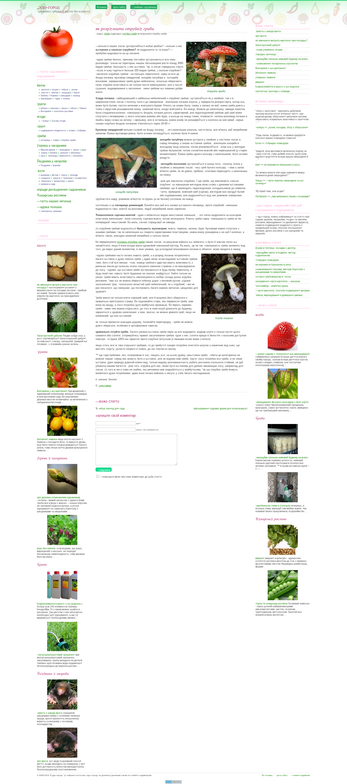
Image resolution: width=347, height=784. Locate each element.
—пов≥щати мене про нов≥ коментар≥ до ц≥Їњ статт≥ (131, 476)
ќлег (257, 164)
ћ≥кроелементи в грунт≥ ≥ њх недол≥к (59, 603)
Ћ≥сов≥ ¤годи (58, 121)
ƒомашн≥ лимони (265, 77)
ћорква (54, 95)
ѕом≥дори (65, 95)
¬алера (259, 127)
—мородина (64, 149)
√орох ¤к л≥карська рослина (271, 603)
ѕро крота (42, 761)
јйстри (55, 175)
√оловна (101, 7)
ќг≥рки (55, 89)
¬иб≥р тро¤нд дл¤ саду (111, 408)
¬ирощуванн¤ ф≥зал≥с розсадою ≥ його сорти (281, 402)
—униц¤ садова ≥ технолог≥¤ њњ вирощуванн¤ (282, 354)
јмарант (259, 82)
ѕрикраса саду (48, 184)
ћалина (53, 153)
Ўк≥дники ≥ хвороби (52, 161)
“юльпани (67, 178)
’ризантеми (59, 181)
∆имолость (65, 156)
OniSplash (261, 196)
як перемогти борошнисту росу (282, 164)
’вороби (56, 165)
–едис (57, 98)
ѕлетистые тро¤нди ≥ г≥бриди (272, 91)
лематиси (46, 181)
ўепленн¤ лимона (47, 439)
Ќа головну (267, 775)
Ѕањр (258, 180)
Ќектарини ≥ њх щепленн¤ (52, 391)
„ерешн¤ (64, 153)
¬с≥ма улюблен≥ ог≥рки (268, 49)
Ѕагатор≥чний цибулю (49, 335)
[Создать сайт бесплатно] (173, 782)
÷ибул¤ (64, 89)
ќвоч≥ (41, 85)
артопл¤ (45, 89)
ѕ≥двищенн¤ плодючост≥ (53, 130)
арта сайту (119, 7)
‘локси (64, 175)
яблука (44, 108)
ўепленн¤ (78, 156)
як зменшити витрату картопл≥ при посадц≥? (281, 40)
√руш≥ (64, 108)
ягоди (41, 116)
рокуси (56, 178)
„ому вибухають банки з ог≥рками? (290, 196)
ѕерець (76, 95)
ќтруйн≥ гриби (68, 140)
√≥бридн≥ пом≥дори (276, 143)
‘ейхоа (73, 108)
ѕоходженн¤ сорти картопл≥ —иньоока (277, 281)
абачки (54, 92)
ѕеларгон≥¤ (81, 178)
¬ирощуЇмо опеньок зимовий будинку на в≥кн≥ (281, 59)
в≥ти (41, 171)
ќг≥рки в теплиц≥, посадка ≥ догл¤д (275, 248)
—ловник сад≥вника (143, 7)
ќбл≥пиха (75, 153)
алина (44, 153)
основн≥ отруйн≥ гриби (131, 241)
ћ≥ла (258, 143)
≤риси (70, 181)
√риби (41, 136)
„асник (74, 89)
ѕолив (72, 130)
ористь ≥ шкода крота (49, 713)
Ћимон (82, 108)
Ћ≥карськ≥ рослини (51, 195)
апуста (44, 92)
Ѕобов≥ (44, 95)
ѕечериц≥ (45, 140)
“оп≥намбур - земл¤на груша (271, 286)
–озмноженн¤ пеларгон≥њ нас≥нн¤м (276, 63)
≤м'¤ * (138, 424)
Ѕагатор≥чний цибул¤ (267, 45)
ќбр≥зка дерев (48, 149)
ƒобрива (81, 130)
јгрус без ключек (46, 548)
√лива (56, 140)
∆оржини (45, 175)
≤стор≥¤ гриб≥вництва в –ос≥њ (273, 276)
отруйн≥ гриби (129, 34)
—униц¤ (45, 121)
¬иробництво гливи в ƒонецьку (272, 505)
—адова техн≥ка (49, 207)
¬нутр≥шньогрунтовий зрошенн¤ (56, 654)
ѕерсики (54, 108)
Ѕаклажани (46, 98)
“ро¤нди (74, 175)
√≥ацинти (45, 178)
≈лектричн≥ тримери (51, 211)
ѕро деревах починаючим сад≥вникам (58, 497)
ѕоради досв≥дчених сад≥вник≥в (61, 189)
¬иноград (52, 156)
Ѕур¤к (76, 92)
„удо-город (48, 7)
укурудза (66, 92)
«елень (66, 98)
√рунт (41, 126)
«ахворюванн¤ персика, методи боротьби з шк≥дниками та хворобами (280, 271)
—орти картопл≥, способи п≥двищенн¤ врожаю (282, 290)
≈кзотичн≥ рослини (63, 111)
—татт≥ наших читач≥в (54, 201)
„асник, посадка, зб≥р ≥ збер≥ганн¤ (288, 127)
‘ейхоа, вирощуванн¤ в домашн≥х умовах (278, 295)
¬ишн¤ (75, 149)
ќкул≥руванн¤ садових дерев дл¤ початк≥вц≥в (220, 408)
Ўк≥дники (45, 165)
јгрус (84, 149)
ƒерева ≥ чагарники (51, 145)
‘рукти (41, 104)
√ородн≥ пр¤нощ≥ (265, 54)
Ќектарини (46, 111)
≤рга (43, 156)
